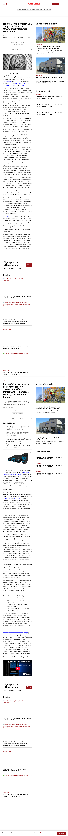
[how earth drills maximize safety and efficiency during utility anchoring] (50, 35)
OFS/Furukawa (7, 81)
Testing (42, 13)
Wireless (49, 13)
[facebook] (13, 49)
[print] (31, 49)
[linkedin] (15, 49)
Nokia (20, 83)
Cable (26, 13)
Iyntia (16, 83)
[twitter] (17, 49)
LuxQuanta (26, 83)
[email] (22, 49)
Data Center (20, 13)
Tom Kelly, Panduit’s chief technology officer (15, 629)
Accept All (61, 833)
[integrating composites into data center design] (50, 65)
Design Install (34, 13)
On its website (7, 216)
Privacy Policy (43, 832)
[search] (7, 4)
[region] (34, 833)
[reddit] (20, 49)
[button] (4, 4)
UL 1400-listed (7, 498)
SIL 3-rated (17, 498)
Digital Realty (23, 85)
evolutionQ (13, 85)
